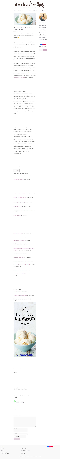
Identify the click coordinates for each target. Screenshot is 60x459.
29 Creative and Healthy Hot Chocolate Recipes (20, 389)
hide (18, 170)
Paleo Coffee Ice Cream (18, 206)
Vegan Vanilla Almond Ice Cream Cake (20, 295)
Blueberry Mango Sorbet (18, 175)
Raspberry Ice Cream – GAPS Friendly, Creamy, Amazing (23, 273)
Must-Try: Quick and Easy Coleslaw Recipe (19, 388)
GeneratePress (38, 456)
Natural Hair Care (43, 10)
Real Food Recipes (21, 10)
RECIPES (2, 448)
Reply (15, 409)
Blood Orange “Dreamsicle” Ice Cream (20, 193)
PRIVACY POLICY (24, 448)
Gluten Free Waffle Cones (18, 291)
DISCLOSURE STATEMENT (25, 450)
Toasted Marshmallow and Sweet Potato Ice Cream (22, 264)
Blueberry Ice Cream (17, 215)
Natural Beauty (28, 10)
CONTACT (23, 453)
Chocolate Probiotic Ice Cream (19, 261)
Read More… (41, 42)
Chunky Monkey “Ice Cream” (18, 179)
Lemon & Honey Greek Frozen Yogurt (20, 270)
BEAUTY (2, 450)
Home (15, 10)
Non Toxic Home (35, 10)
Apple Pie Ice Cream (17, 253)
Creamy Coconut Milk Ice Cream (19, 240)
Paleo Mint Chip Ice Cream (18, 233)
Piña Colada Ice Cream (17, 236)
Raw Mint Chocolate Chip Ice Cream (20, 197)
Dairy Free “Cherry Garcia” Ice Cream (20, 202)
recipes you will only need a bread (19, 77)
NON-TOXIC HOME (4, 452)
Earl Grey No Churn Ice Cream (19, 257)
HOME (22, 452)
